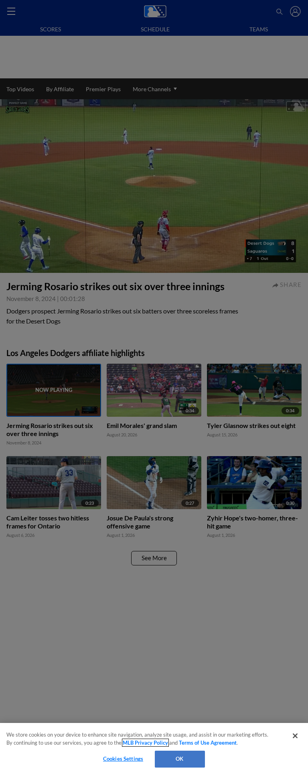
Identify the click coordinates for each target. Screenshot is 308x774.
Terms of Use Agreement (208, 742)
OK (179, 759)
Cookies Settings (123, 759)
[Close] (295, 736)
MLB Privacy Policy (145, 742)
